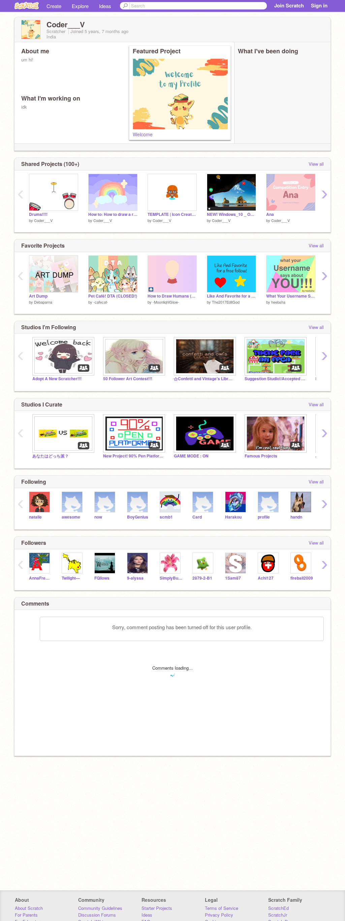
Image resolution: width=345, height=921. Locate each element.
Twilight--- (71, 578)
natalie (35, 517)
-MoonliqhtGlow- (166, 302)
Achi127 (266, 578)
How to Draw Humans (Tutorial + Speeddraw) (172, 296)
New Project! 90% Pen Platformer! (133, 456)
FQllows (101, 578)
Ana (270, 214)
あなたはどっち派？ (50, 456)
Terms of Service (221, 908)
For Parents (26, 915)
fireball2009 (301, 578)
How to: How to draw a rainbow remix (112, 214)
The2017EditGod (226, 302)
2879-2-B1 (202, 578)
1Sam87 (233, 578)
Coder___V (43, 220)
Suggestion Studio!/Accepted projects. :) (275, 379)
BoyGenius (137, 517)
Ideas (105, 5)
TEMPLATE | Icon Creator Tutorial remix (172, 214)
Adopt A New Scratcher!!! (57, 379)
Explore (80, 5)
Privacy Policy (219, 915)
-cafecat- (100, 302)
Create (53, 5)
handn (296, 517)
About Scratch (29, 908)
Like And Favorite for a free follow (231, 296)
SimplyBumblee (171, 578)
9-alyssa (135, 578)
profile (264, 517)
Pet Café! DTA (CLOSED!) (112, 296)
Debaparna (43, 302)
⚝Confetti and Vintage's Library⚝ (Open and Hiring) (204, 379)
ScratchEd (278, 908)
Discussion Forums (97, 915)
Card (197, 517)
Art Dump (38, 296)
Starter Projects (157, 908)
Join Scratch (289, 5)
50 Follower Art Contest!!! (127, 379)
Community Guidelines (100, 908)
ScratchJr (277, 915)
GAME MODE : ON (191, 456)
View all (316, 164)
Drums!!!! (38, 214)
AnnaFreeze (40, 578)
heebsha (278, 302)
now (98, 517)
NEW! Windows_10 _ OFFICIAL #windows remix (231, 214)
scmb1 (166, 517)
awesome (71, 517)
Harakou (233, 517)
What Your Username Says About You (290, 296)
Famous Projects (261, 456)
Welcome (143, 134)
